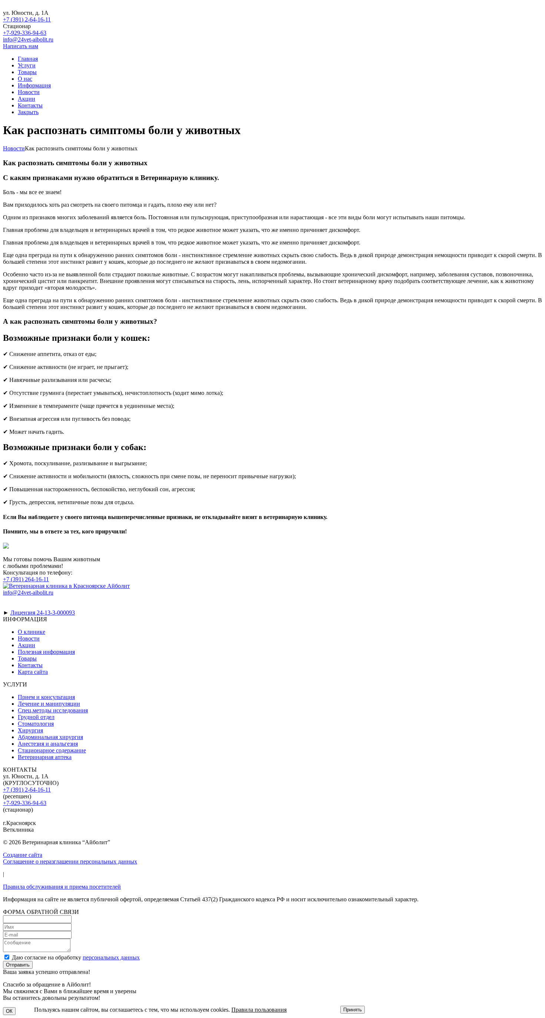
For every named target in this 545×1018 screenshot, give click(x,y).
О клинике (31, 632)
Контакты (30, 105)
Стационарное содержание (52, 750)
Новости (29, 92)
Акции (26, 99)
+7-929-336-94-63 (24, 33)
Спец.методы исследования (53, 710)
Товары (27, 72)
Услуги (27, 65)
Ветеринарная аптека (45, 757)
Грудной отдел (36, 717)
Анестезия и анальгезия (48, 744)
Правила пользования (259, 1010)
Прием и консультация (46, 697)
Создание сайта (22, 855)
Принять (352, 1009)
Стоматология (36, 724)
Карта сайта (33, 672)
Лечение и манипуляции (49, 704)
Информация (34, 85)
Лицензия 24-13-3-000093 (42, 612)
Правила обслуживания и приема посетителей (62, 887)
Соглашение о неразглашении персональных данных (70, 861)
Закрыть (28, 112)
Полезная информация (46, 652)
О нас (25, 79)
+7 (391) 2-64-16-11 (27, 19)
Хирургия (30, 730)
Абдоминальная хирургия (50, 737)
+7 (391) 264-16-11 (26, 579)
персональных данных (111, 957)
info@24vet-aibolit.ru (28, 39)
